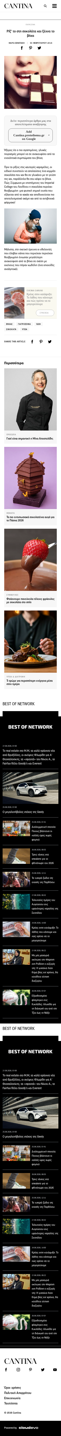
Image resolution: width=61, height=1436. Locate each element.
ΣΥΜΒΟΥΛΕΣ (12, 595)
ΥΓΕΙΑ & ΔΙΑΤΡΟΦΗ (16, 676)
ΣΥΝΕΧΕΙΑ (44, 313)
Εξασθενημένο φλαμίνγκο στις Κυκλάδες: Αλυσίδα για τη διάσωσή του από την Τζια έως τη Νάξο (44, 1004)
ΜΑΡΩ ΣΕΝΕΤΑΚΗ (17, 43)
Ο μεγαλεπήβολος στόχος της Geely (23, 812)
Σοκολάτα (11, 329)
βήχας (9, 324)
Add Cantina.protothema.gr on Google (28, 135)
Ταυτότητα (11, 1403)
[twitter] (39, 48)
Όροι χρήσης (12, 1388)
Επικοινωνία (12, 1398)
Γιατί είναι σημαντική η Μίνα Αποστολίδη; (30, 438)
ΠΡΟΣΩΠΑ (11, 434)
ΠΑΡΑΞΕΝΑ (30, 25)
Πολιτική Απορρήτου (17, 1393)
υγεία (24, 329)
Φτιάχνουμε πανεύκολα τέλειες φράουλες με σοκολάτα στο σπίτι (30, 600)
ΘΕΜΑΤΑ (11, 513)
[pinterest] (30, 48)
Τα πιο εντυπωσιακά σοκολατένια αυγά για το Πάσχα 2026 (30, 518)
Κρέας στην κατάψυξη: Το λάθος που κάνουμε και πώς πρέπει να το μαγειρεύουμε (40, 299)
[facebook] (22, 48)
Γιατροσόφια (24, 324)
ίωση (38, 324)
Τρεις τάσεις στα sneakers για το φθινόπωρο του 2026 (43, 859)
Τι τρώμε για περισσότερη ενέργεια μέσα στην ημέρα (30, 682)
